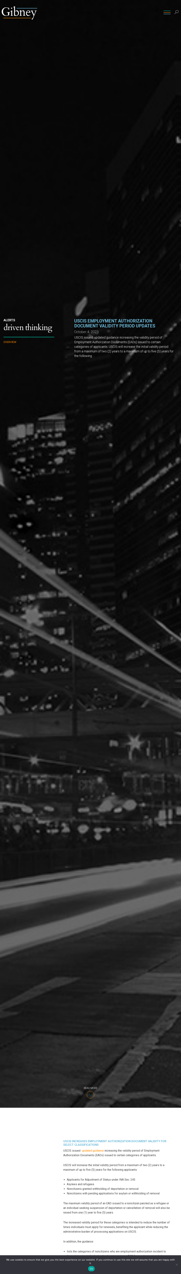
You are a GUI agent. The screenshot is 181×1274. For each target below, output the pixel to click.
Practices (111, 12)
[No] (176, 1264)
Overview (10, 342)
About (127, 12)
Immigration (12, 371)
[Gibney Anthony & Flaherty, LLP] (19, 12)
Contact (157, 12)
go (177, 20)
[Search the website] (177, 12)
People (95, 12)
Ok (91, 1268)
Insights (141, 12)
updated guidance (93, 1150)
